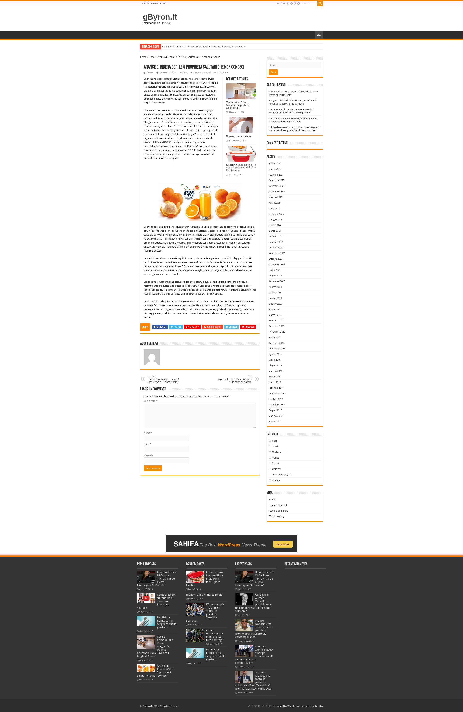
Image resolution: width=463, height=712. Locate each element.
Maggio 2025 (275, 197)
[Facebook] (281, 3)
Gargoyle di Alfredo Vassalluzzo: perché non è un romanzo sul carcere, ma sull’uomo (203, 46)
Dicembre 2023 (276, 247)
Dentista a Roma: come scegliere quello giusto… (166, 622)
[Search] (320, 3)
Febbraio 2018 (276, 387)
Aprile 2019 (274, 337)
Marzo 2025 (275, 208)
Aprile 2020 (274, 309)
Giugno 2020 (275, 298)
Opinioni (276, 469)
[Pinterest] (287, 3)
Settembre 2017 (277, 404)
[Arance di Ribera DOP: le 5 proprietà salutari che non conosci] (146, 668)
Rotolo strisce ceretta (238, 136)
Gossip (275, 446)
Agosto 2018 (275, 354)
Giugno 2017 (275, 410)
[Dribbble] (291, 3)
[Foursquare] (295, 3)
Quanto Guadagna (281, 474)
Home (143, 57)
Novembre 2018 (277, 348)
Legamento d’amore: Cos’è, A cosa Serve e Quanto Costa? (163, 379)
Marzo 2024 (275, 230)
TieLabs (319, 706)
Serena (150, 73)
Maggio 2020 (275, 303)
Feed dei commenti (278, 510)
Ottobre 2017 (276, 399)
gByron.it (160, 16)
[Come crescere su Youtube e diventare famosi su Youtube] (146, 598)
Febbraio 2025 (276, 214)
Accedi (272, 499)
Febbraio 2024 (276, 236)
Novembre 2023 (277, 253)
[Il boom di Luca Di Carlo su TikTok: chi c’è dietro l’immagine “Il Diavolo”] (146, 577)
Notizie (275, 463)
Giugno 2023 (275, 275)
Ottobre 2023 (276, 258)
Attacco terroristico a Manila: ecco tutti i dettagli (214, 635)
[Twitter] (284, 3)
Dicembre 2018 (276, 343)
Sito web (148, 455)
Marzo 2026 (275, 169)
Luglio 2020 (275, 292)
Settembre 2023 (277, 264)
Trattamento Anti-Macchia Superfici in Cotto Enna (238, 105)
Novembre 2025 (277, 186)
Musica (275, 457)
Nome (148, 433)
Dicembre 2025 (276, 180)
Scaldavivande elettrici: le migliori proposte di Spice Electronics (241, 167)
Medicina (276, 452)
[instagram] (298, 3)
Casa (151, 57)
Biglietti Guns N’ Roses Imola (204, 594)
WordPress (293, 706)
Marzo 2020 (275, 315)
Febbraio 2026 (276, 174)
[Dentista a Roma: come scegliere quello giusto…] (146, 621)
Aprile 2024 (274, 225)
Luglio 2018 (275, 359)
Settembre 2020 (277, 281)
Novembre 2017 (277, 393)
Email (147, 444)
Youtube (276, 480)
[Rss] (277, 3)
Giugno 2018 (275, 365)
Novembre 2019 (277, 331)
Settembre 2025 (277, 191)
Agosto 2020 (275, 287)
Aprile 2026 (274, 163)
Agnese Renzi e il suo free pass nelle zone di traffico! (235, 379)
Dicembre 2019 (276, 326)
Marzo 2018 (275, 382)
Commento (150, 401)
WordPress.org (276, 516)
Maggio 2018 (275, 371)
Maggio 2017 (275, 416)
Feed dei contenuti (278, 505)
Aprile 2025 (274, 202)
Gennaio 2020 (276, 320)
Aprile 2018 (274, 376)
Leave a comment (202, 73)
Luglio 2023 (275, 270)
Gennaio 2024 (276, 242)
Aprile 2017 (274, 421)
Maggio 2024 (275, 219)
